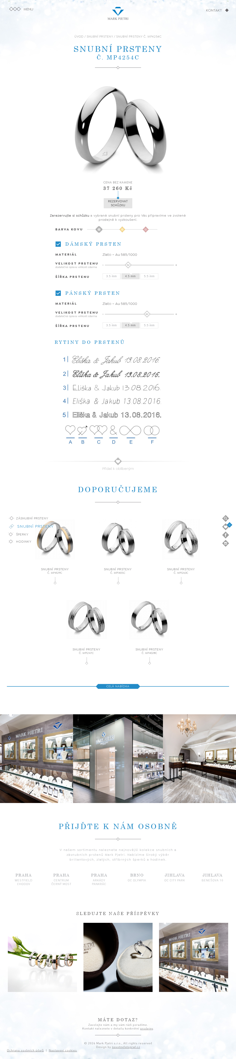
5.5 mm (149, 276)
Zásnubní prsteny (32, 518)
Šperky (22, 534)
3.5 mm (111, 276)
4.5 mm (130, 276)
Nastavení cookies (164, 1032)
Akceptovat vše (167, 1044)
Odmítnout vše (206, 1044)
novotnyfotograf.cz (126, 1047)
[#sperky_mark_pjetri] (118, 957)
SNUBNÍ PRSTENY (100, 36)
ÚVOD (79, 36)
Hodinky (24, 541)
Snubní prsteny (35, 526)
